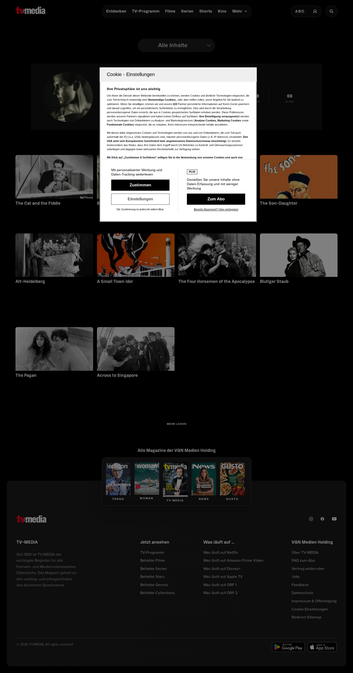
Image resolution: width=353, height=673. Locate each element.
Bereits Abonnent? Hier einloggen (216, 209)
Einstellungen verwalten (140, 199)
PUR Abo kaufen (216, 199)
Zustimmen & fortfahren (140, 185)
